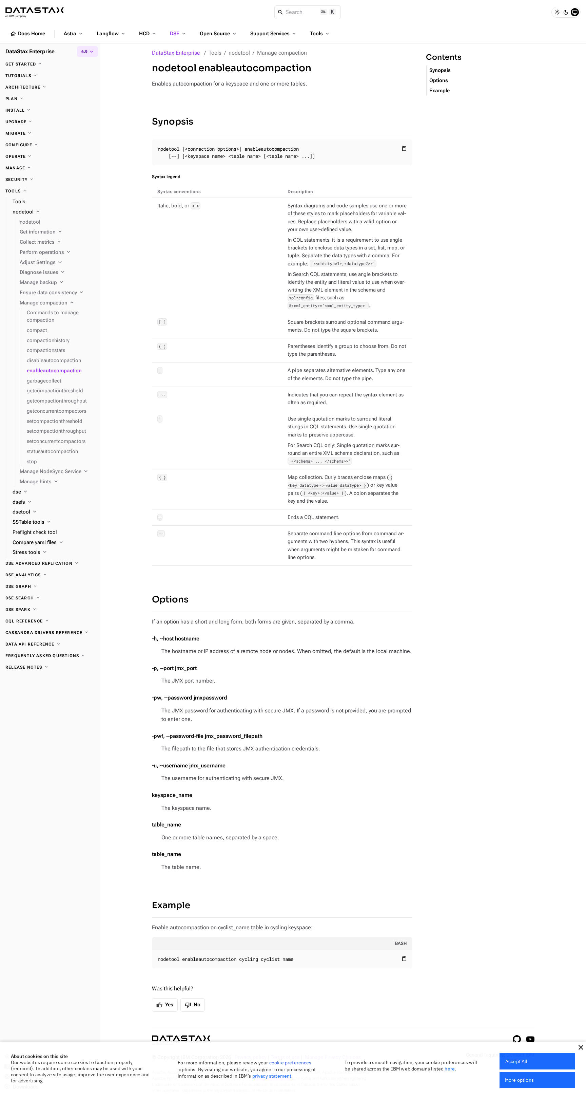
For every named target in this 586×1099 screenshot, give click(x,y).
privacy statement (272, 1076)
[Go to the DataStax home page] (181, 1040)
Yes (164, 1005)
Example (171, 905)
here (450, 1069)
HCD (148, 34)
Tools (320, 34)
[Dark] (566, 12)
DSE (178, 34)
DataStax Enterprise (176, 53)
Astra (74, 34)
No (192, 1005)
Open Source (218, 34)
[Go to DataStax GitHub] (517, 1039)
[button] (581, 1047)
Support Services (273, 34)
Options (170, 599)
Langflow (111, 34)
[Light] (557, 12)
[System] (575, 12)
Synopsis (172, 121)
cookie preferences (290, 1063)
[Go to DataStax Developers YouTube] (530, 1039)
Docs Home (27, 34)
